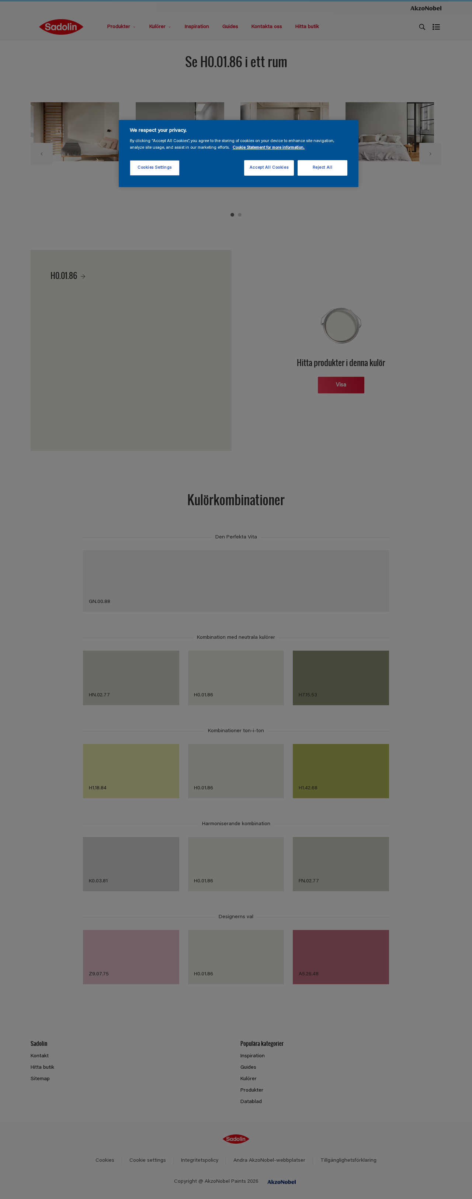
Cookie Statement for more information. (269, 148)
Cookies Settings (155, 168)
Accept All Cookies (269, 168)
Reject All (323, 168)
